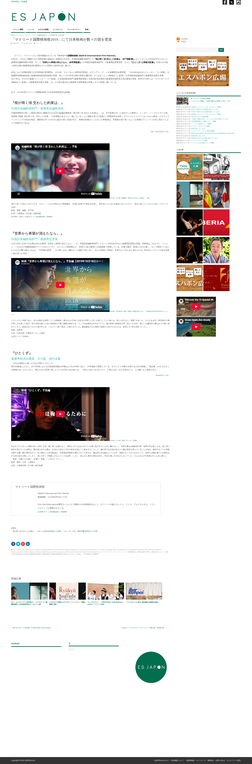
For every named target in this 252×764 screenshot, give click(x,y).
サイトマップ (201, 760)
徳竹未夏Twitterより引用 (87, 531)
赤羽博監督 (95, 554)
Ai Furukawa (17, 550)
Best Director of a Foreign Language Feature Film (39, 550)
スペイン (109, 552)
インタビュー (58, 29)
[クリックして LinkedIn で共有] (28, 544)
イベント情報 (18, 29)
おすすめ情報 (43, 29)
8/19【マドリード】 (191, 128)
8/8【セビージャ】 (192, 140)
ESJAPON (16, 43)
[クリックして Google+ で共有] (23, 544)
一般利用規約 (190, 760)
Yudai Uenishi (94, 552)
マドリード (116, 552)
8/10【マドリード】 (197, 138)
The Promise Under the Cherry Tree (77, 552)
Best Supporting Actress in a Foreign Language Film (98, 550)
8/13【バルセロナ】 (191, 136)
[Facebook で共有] (13, 544)
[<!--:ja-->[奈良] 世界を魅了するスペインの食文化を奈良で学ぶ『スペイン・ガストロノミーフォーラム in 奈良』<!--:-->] (216, 278)
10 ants (118, 440)
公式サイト (29, 216)
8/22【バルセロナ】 (194, 124)
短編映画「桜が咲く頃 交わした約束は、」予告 (135, 198)
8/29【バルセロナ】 (199, 107)
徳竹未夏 (19, 554)
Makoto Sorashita (35, 552)
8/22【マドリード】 (196, 121)
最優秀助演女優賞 (35, 554)
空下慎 (118, 198)
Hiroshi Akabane (131, 550)
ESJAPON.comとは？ (161, 760)
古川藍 (13, 554)
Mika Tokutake (47, 552)
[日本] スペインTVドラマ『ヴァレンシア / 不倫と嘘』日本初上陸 (143, 628)
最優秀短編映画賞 (57, 554)
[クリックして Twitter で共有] (18, 544)
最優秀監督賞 (46, 554)
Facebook (40, 216)
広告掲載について (177, 760)
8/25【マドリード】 (198, 112)
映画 (86, 29)
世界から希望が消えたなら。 (155, 552)
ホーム (21, 35)
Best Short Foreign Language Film (68, 550)
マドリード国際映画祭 (128, 552)
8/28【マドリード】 (198, 109)
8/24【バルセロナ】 (203, 119)
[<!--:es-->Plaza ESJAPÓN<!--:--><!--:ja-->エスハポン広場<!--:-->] (190, 167)
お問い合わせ (220, 760)
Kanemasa (151, 550)
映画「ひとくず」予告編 (129, 440)
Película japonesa (59, 552)
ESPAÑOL (15, 1)
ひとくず (103, 552)
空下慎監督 (87, 554)
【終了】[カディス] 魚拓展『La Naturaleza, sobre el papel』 (32, 628)
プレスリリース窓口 (234, 760)
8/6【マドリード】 (195, 143)
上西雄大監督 (140, 552)
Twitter (49, 216)
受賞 (166, 552)
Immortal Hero (143, 550)
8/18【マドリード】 (205, 133)
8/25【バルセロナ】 (193, 116)
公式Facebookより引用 (161, 131)
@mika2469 (159, 375)
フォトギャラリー (74, 29)
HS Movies (119, 311)
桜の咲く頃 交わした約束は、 (73, 554)
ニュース (30, 29)
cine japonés (120, 550)
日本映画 (26, 554)
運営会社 (211, 760)
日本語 (24, 1)
